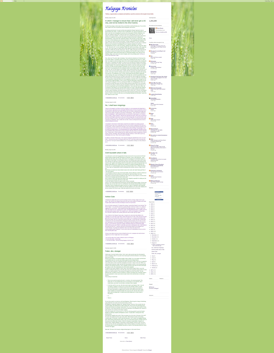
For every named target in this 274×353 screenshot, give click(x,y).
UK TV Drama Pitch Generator (157, 104)
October (154, 238)
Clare (152, 139)
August (153, 242)
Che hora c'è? (153, 72)
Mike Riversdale (154, 44)
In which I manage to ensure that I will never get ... (158, 245)
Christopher (153, 71)
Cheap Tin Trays (155, 145)
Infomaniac (153, 61)
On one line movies (155, 166)
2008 (152, 233)
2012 (152, 225)
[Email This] (127, 98)
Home (126, 337)
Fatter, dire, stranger (113, 251)
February (154, 265)
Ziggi (152, 118)
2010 (152, 229)
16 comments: (121, 97)
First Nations (154, 158)
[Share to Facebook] (131, 98)
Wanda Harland (154, 128)
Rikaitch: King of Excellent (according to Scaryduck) (157, 165)
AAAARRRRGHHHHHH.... (156, 99)
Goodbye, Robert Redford (156, 67)
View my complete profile (161, 32)
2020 (152, 209)
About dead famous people (156, 57)
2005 (152, 273)
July (153, 255)
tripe (158, 195)
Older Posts (143, 337)
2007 (152, 270)
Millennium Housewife (156, 88)
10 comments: (121, 243)
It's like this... (154, 108)
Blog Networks (159, 199)
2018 (152, 213)
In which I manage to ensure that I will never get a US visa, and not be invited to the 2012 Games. (125, 22)
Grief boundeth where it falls (115, 153)
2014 (152, 221)
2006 (152, 272)
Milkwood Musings (155, 180)
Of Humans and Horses (156, 170)
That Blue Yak (154, 152)
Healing (152, 109)
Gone (152, 114)
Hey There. (153, 154)
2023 (152, 208)
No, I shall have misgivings (115, 105)
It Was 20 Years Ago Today (156, 62)
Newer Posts (109, 337)
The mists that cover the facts (157, 171)
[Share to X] (130, 98)
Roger (152, 113)
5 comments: (121, 191)
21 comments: (121, 145)
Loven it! (152, 124)
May (153, 259)
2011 (152, 227)
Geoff (152, 175)
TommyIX (140, 350)
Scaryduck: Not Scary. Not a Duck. (159, 76)
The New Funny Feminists (156, 176)
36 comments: (121, 332)
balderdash (157, 196)
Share (150, 38)
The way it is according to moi (158, 51)
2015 (152, 219)
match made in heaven (155, 119)
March (153, 263)
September (154, 240)
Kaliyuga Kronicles (121, 9)
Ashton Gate (110, 197)
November (154, 237)
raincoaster (153, 66)
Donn (152, 123)
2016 (152, 217)
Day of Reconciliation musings (157, 182)
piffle (160, 195)
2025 (152, 204)
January (154, 267)
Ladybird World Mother (156, 94)
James (152, 103)
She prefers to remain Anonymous (159, 135)
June (153, 257)
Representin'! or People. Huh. (157, 84)
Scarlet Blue (153, 98)
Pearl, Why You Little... (156, 82)
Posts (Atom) (129, 341)
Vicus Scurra (160, 28)
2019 (152, 211)
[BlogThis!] (129, 98)
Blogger (150, 350)
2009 (152, 231)
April (153, 261)
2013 (152, 223)
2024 (152, 206)
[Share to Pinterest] (133, 98)
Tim (151, 56)
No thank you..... (154, 52)
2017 (152, 215)
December (154, 235)
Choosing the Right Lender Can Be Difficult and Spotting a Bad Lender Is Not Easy (158, 148)
